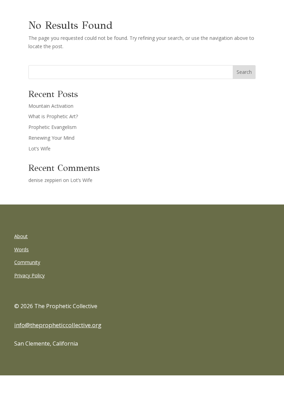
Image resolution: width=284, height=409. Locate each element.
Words (21, 249)
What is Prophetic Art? (53, 116)
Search (244, 72)
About (21, 236)
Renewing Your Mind (51, 137)
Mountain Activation (50, 106)
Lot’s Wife (39, 148)
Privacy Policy (29, 275)
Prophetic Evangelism (52, 127)
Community (27, 262)
